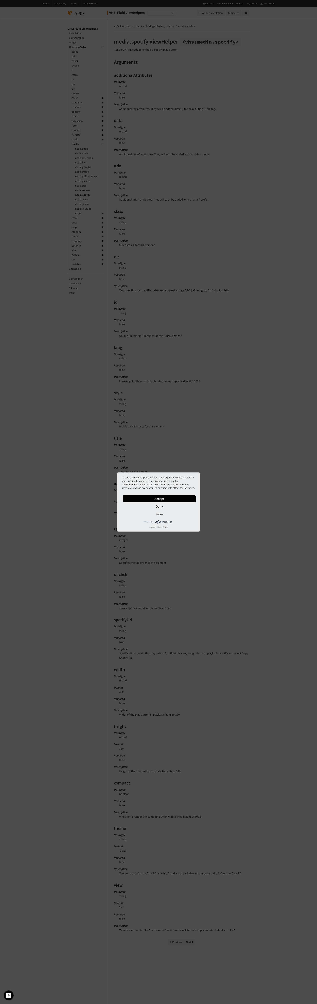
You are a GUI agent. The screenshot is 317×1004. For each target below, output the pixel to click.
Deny (159, 506)
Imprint (152, 527)
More (159, 514)
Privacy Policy (162, 527)
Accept (159, 499)
